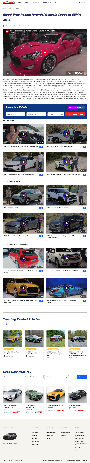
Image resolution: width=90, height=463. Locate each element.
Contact (48, 438)
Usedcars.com (65, 432)
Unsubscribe (79, 451)
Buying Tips (35, 441)
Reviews (34, 438)
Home (4, 8)
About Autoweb (51, 432)
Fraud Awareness (80, 448)
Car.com (63, 435)
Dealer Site (49, 435)
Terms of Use (79, 432)
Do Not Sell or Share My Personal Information (81, 443)
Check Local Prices (75, 114)
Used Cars (80, 107)
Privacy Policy (79, 435)
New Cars (72, 107)
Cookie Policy (79, 438)
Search (82, 377)
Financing (35, 444)
